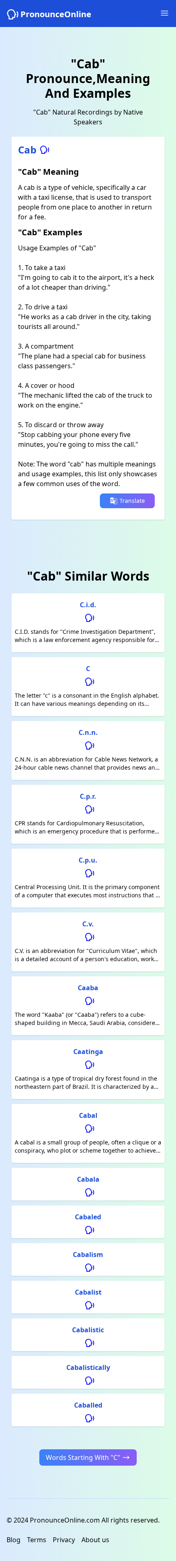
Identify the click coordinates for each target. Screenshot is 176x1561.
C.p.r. (88, 796)
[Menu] (164, 13)
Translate (132, 501)
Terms (36, 1539)
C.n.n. (88, 732)
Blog (13, 1539)
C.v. (88, 923)
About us (95, 1539)
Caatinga (88, 1051)
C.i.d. (88, 604)
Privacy (64, 1539)
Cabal (88, 1115)
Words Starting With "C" (83, 1457)
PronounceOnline (55, 14)
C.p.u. (88, 860)
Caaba (88, 987)
